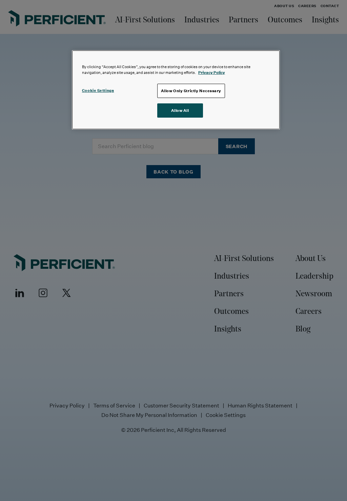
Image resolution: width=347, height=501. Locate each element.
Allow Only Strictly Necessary (191, 90)
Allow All (180, 110)
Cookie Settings (98, 90)
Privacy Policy (211, 72)
